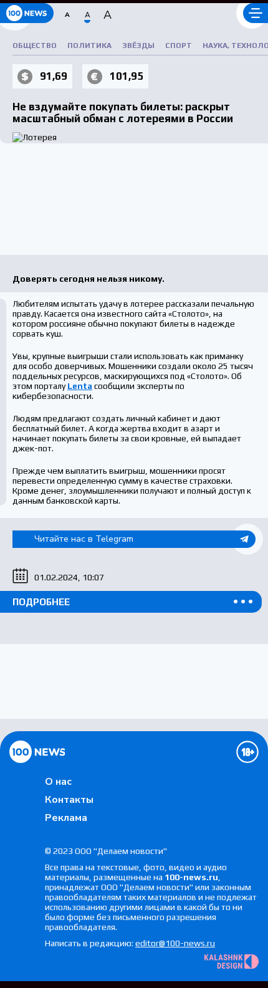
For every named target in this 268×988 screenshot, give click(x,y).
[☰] (255, 13)
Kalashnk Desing (231, 961)
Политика (89, 45)
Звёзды (138, 45)
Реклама (66, 818)
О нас (58, 782)
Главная (37, 752)
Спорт (178, 45)
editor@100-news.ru (175, 943)
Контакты (69, 800)
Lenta (79, 386)
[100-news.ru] (27, 13)
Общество (34, 45)
